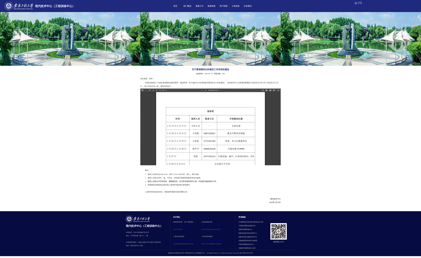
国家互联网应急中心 (245, 229)
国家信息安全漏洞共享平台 (248, 237)
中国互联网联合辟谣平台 (247, 226)
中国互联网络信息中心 (246, 244)
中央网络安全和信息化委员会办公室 (251, 222)
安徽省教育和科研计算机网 (248, 240)
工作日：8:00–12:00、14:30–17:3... (184, 226)
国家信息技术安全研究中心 (248, 233)
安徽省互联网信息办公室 (247, 248)
